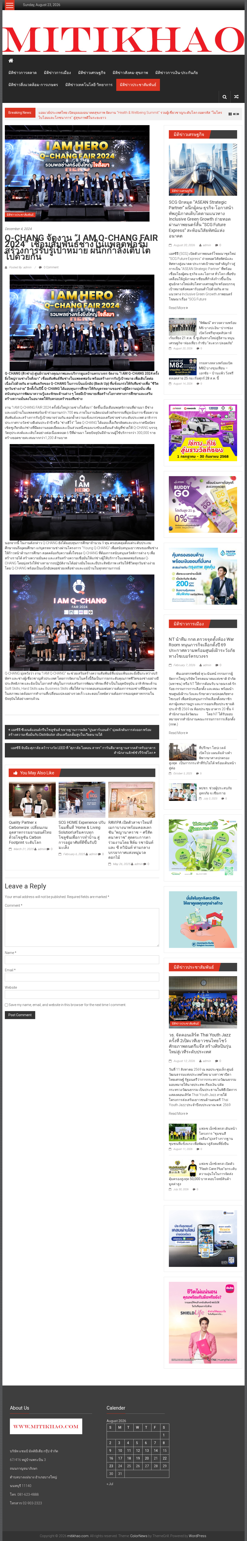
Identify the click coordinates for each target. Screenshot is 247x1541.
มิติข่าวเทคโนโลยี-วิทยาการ (89, 84)
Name (10, 953)
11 (129, 1451)
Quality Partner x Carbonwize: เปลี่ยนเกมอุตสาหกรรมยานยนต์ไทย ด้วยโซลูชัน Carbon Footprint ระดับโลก (30, 832)
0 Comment (51, 267)
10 (120, 1451)
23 (111, 1466)
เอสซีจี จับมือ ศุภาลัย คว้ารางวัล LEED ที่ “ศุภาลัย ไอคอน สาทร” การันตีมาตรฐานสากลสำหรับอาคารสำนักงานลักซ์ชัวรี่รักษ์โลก (83, 750)
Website (11, 987)
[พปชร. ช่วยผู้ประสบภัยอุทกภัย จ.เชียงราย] (183, 792)
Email (10, 970)
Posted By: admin (20, 267)
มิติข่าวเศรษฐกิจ (91, 72)
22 (165, 1458)
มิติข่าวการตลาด (22, 72)
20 (147, 1458)
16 (111, 1458)
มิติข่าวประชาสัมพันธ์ (138, 84)
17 (120, 1458)
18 (129, 1458)
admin (42, 849)
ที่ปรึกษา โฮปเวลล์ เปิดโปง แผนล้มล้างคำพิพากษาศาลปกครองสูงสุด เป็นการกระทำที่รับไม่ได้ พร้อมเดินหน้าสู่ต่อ (202, 758)
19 (138, 1458)
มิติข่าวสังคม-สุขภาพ (130, 72)
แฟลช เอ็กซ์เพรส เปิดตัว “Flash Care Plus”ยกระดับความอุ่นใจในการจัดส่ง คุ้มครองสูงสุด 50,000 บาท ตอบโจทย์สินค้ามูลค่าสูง (203, 1174)
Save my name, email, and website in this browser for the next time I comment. (67, 1005)
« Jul (110, 1484)
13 (147, 1451)
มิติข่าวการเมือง (57, 72)
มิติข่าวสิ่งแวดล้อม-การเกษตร (33, 84)
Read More (177, 308)
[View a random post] (236, 96)
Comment (13, 905)
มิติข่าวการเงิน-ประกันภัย (176, 72)
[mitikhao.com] (123, 40)
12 (138, 1451)
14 (156, 1451)
